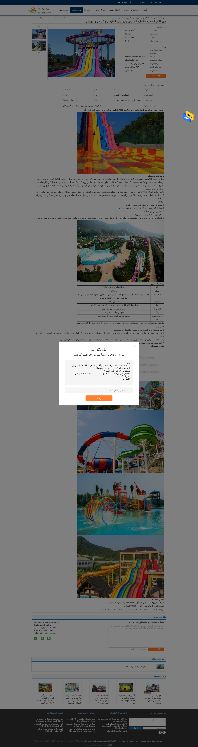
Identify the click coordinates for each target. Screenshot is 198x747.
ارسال (99, 398)
